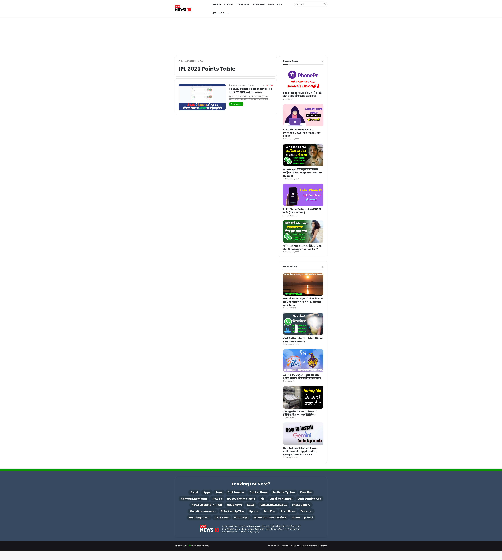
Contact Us (295, 546)
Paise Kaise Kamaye (273, 505)
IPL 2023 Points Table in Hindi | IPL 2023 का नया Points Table (251, 90)
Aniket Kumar (236, 85)
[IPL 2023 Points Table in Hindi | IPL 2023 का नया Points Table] (202, 97)
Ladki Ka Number (281, 498)
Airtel (194, 492)
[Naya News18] (183, 8)
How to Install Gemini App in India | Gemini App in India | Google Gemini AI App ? (300, 451)
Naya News (243, 4)
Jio (262, 498)
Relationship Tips (232, 511)
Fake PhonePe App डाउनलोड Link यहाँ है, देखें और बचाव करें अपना (302, 94)
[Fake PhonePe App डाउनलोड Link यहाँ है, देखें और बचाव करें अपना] (303, 78)
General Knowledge (194, 498)
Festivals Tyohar (284, 492)
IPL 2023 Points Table (241, 498)
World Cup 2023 (302, 517)
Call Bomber (236, 492)
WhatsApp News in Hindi (270, 517)
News (250, 505)
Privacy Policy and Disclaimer (314, 546)
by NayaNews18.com (200, 546)
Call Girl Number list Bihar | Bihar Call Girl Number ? (303, 340)
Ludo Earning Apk (309, 498)
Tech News (259, 4)
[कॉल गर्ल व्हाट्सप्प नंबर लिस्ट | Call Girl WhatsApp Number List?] (303, 231)
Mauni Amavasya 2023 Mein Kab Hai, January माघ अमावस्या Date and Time (303, 302)
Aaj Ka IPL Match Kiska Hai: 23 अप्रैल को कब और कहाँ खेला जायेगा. (302, 376)
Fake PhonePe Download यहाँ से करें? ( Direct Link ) (302, 210)
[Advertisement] (251, 33)
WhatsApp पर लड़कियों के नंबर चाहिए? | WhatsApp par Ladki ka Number (302, 173)
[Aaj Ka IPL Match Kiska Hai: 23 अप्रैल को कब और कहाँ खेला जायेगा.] (303, 360)
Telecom (306, 511)
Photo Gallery (301, 505)
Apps (206, 492)
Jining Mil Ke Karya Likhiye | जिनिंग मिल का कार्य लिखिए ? (299, 413)
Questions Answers (203, 511)
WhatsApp (275, 4)
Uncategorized (199, 517)
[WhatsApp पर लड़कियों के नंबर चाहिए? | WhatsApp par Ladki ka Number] (303, 155)
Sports (253, 511)
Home (218, 4)
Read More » (236, 104)
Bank (219, 492)
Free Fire (306, 492)
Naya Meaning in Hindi (207, 505)
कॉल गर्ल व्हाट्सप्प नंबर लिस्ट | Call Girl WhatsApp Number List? (302, 247)
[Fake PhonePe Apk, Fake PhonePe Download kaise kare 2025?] (303, 115)
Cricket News (221, 13)
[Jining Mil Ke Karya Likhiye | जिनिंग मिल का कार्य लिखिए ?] (303, 397)
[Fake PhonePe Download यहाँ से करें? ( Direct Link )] (303, 195)
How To (229, 4)
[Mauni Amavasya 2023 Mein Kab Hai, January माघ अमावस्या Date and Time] (303, 284)
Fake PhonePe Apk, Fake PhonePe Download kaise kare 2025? (302, 133)
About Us (285, 546)
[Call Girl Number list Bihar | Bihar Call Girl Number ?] (303, 324)
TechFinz (270, 511)
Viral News (222, 517)
